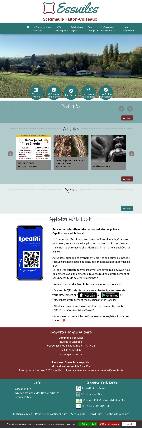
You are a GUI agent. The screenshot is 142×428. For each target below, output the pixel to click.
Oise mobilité (23, 388)
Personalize (129, 424)
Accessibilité (78, 413)
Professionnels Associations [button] (107, 29)
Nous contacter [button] (127, 29)
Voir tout (127, 118)
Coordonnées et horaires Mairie (71, 332)
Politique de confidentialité (51, 413)
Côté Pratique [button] (92, 29)
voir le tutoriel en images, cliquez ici (99, 284)
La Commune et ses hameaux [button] (42, 29)
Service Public (23, 396)
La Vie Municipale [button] (61, 29)
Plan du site (95, 413)
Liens (37, 382)
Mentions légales (22, 413)
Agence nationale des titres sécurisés (37, 392)
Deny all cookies (110, 424)
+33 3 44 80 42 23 (71, 349)
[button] (28, 27)
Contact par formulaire (71, 354)
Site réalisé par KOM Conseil (95, 406)
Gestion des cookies (117, 413)
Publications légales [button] (77, 29)
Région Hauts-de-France (94, 388)
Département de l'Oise (91, 394)
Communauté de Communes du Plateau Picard (105, 400)
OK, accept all (88, 424)
